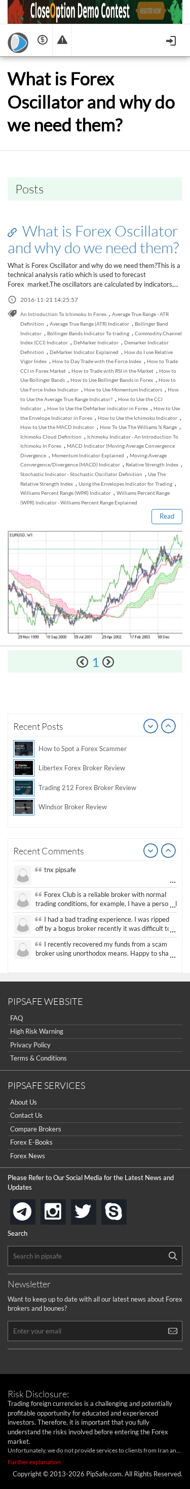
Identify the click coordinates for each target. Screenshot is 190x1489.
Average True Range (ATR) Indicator (89, 324)
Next (169, 727)
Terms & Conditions (38, 1058)
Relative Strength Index (152, 464)
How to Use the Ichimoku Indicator (137, 418)
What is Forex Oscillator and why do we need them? (93, 238)
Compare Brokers (35, 1129)
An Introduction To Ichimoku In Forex (63, 314)
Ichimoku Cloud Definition (51, 437)
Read (167, 516)
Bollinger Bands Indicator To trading (88, 333)
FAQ (16, 1018)
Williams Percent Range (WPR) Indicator (65, 493)
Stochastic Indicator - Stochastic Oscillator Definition (81, 474)
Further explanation (34, 1462)
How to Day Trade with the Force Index (96, 361)
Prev (151, 727)
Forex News (27, 1156)
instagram (64, 1208)
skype (125, 1208)
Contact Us (26, 1115)
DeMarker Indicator (96, 342)
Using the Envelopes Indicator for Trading (125, 484)
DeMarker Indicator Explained (84, 352)
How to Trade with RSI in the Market (112, 371)
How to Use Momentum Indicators (123, 389)
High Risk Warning (36, 1031)
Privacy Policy (30, 1045)
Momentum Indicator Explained (88, 455)
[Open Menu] (172, 39)
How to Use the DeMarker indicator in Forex (97, 408)
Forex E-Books (31, 1142)
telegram (33, 1211)
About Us (23, 1102)
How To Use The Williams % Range (138, 427)
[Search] (172, 1256)
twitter (94, 1208)
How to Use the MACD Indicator (57, 427)
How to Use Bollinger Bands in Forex (111, 380)
